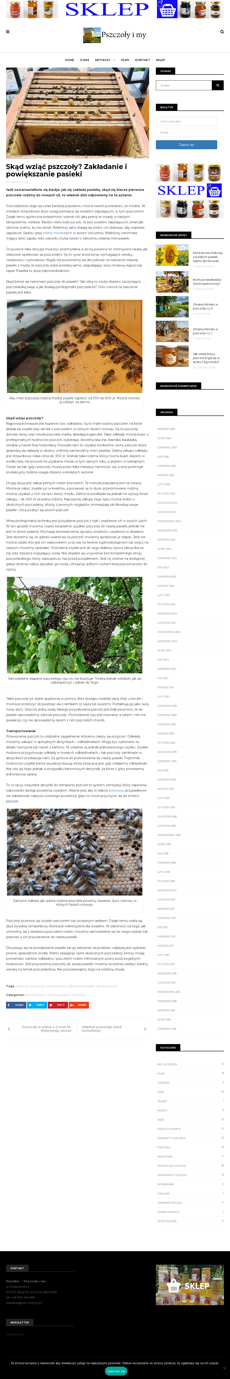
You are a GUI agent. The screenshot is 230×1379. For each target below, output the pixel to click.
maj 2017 (162, 927)
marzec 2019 (165, 788)
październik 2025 (169, 521)
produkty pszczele (171, 1138)
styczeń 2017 (166, 964)
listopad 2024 (166, 622)
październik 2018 (168, 835)
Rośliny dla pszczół (171, 1165)
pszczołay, (37, 986)
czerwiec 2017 (166, 918)
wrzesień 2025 (167, 530)
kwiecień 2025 (166, 576)
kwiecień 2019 (166, 779)
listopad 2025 (166, 512)
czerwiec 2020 (167, 715)
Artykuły (103, 60)
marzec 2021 (165, 687)
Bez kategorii (167, 1064)
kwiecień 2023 (166, 668)
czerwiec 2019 (166, 761)
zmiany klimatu (168, 1212)
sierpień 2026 (166, 429)
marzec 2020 (165, 733)
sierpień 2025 (166, 539)
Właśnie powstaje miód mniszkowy (102, 1028)
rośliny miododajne (57, 233)
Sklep (160, 60)
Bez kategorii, (35, 995)
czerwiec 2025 (167, 558)
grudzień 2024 (167, 613)
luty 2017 (163, 955)
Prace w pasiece (169, 1129)
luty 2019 (163, 798)
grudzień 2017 (167, 890)
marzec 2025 (165, 585)
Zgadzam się (116, 1371)
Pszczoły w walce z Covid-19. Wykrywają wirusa (46, 1028)
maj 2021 (162, 678)
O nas (84, 60)
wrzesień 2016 (167, 1001)
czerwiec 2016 (166, 1028)
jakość (162, 1101)
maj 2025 (163, 567)
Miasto (162, 1110)
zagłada (163, 1193)
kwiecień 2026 (166, 465)
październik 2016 (168, 991)
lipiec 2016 (164, 1019)
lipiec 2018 (164, 844)
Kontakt (142, 60)
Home (69, 60)
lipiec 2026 (164, 438)
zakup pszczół (106, 986)
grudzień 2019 (167, 752)
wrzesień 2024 (167, 641)
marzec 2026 (165, 475)
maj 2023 (163, 659)
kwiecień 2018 (166, 862)
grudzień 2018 (167, 816)
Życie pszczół (167, 1221)
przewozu (116, 790)
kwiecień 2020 (166, 724)
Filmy (125, 60)
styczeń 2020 (166, 742)
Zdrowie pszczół (169, 1202)
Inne (160, 1092)
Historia (163, 1082)
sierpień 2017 (166, 908)
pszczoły (78, 995)
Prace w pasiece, (59, 995)
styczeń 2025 (166, 604)
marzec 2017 (165, 945)
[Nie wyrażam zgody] (224, 1368)
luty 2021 (163, 696)
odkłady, (22, 986)
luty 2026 (163, 484)
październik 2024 (169, 632)
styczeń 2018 (166, 881)
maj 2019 (162, 770)
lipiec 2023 (164, 650)
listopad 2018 (166, 825)
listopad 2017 (166, 899)
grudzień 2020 (167, 705)
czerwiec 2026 (167, 447)
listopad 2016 (166, 982)
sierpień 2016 (166, 1010)
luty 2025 (163, 595)
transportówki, (56, 986)
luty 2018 (163, 871)
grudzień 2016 (167, 973)
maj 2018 (162, 853)
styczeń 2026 (166, 493)
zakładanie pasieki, (81, 986)
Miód (160, 1119)
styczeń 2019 (166, 807)
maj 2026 (163, 456)
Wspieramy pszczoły (172, 1175)
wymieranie (165, 1184)
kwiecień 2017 (166, 936)
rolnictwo (165, 1156)
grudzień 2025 (167, 502)
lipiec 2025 (164, 549)
